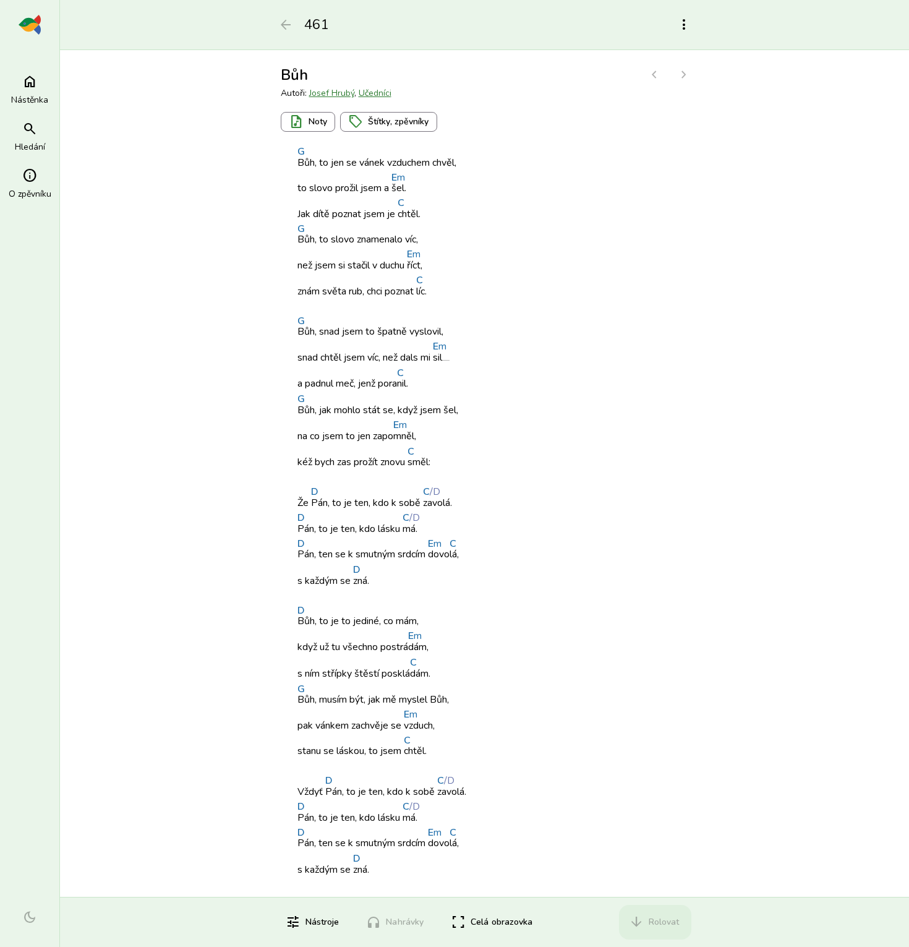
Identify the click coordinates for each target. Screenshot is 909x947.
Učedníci (375, 93)
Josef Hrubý (331, 93)
